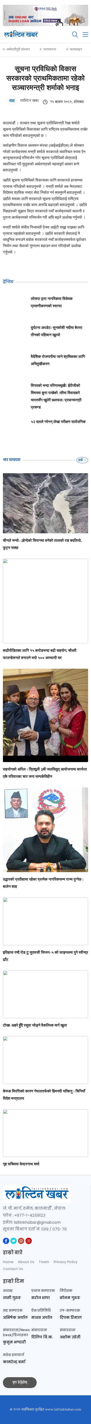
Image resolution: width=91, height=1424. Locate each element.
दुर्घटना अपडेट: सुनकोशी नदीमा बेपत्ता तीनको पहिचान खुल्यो (56, 331)
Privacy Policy (65, 1261)
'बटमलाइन (75, 49)
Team (44, 1261)
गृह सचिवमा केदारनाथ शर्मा (21, 1164)
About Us (26, 1261)
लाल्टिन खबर (29, 100)
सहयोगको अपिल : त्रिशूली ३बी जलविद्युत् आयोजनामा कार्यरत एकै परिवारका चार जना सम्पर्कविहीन (45, 772)
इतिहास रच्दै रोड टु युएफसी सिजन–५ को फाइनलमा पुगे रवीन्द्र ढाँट (45, 956)
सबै (80, 460)
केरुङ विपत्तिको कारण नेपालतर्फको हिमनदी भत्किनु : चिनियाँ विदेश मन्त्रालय (44, 1094)
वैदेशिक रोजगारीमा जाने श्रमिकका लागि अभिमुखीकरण (58, 360)
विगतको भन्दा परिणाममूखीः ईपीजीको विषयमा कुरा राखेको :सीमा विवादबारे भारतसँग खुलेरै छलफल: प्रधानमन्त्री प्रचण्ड (56, 396)
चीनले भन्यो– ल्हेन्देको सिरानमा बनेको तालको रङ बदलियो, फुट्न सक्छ (42, 544)
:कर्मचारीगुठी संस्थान (18, 49)
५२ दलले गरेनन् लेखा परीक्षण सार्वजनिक (58, 422)
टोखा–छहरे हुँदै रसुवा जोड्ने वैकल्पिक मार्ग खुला (35, 1025)
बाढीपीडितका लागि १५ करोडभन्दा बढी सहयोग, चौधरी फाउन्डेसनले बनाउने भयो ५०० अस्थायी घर (39, 654)
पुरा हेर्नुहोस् (19, 1382)
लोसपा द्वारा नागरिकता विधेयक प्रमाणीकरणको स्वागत (52, 302)
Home (8, 1261)
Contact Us (13, 1268)
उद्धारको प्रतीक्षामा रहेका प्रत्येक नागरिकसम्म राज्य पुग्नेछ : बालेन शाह (43, 883)
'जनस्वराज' (50, 49)
